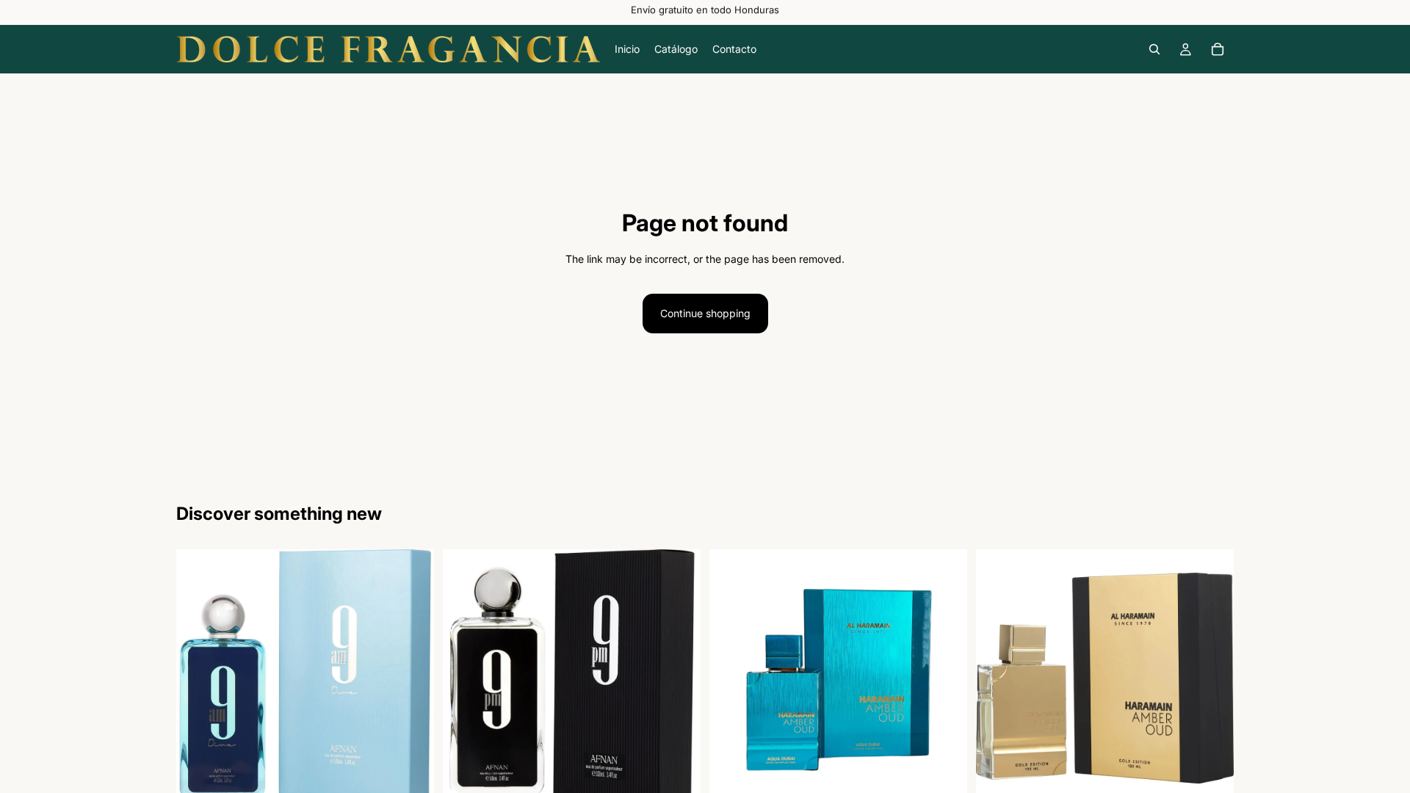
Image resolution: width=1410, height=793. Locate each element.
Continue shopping (705, 313)
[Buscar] (1154, 49)
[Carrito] (1217, 49)
